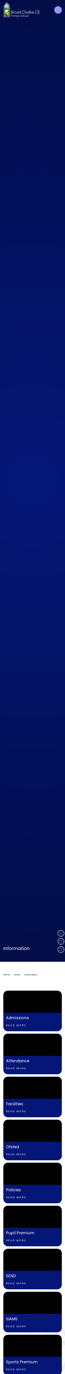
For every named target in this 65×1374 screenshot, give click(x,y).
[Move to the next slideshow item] (61, 933)
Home (6, 974)
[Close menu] (58, 10)
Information (30, 974)
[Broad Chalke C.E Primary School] (21, 9)
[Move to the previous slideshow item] (61, 941)
